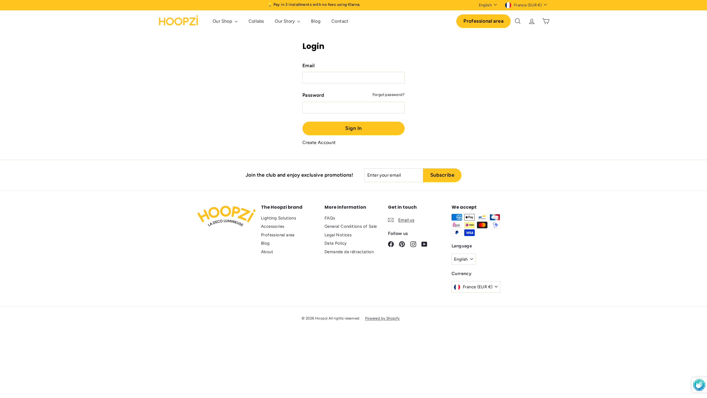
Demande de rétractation (349, 251)
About (267, 251)
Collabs (256, 21)
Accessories (272, 226)
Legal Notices (338, 234)
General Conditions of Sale (351, 226)
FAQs (330, 218)
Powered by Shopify (382, 318)
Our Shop (223, 21)
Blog (315, 21)
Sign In (353, 128)
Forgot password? (389, 94)
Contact (340, 21)
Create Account (319, 142)
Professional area (483, 21)
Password (313, 95)
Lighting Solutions (278, 218)
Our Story (285, 21)
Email (308, 65)
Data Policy (336, 243)
